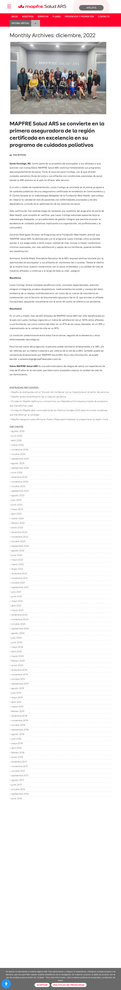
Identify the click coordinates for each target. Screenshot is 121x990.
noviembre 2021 (19, 578)
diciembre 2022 (19, 532)
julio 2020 (16, 637)
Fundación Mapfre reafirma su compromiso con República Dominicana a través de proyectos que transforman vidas (59, 403)
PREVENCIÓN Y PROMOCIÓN (79, 16)
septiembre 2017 (19, 775)
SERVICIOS (43, 16)
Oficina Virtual (20, 23)
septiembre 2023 (20, 490)
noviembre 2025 (19, 449)
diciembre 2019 (19, 669)
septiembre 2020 (20, 628)
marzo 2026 (17, 445)
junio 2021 (16, 596)
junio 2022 (16, 555)
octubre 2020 (18, 624)
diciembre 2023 (19, 477)
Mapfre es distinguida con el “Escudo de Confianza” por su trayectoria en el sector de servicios (60, 392)
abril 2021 (16, 605)
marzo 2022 (17, 564)
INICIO (14, 16)
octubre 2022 (18, 541)
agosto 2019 (17, 688)
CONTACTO (104, 16)
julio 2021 (16, 591)
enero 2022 (17, 568)
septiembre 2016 (19, 793)
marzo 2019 (17, 706)
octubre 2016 (18, 789)
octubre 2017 (18, 770)
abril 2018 (16, 748)
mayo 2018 (17, 743)
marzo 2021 (17, 610)
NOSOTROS (27, 16)
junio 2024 (16, 472)
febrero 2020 (18, 660)
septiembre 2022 (20, 546)
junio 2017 (16, 784)
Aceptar (42, 985)
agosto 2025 (17, 463)
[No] (117, 979)
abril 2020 (16, 651)
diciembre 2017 (19, 761)
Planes (56, 16)
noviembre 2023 (19, 481)
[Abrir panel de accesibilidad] (6, 984)
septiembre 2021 (19, 587)
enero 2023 (17, 527)
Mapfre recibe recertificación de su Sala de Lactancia (38, 396)
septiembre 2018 (20, 729)
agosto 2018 (17, 734)
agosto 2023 (17, 495)
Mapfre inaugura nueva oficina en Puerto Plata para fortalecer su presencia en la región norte (59, 419)
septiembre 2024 (20, 467)
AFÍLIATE (91, 7)
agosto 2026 (17, 431)
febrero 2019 (17, 711)
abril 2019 (16, 702)
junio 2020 (16, 642)
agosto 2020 (18, 633)
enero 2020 (17, 665)
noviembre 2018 (19, 720)
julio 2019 (16, 692)
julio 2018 (16, 738)
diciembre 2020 (19, 614)
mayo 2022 (17, 559)
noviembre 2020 (19, 619)
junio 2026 (16, 435)
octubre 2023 (18, 486)
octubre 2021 (18, 582)
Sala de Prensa (19, 155)
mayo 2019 (17, 697)
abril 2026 (16, 440)
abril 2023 (16, 513)
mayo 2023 (17, 509)
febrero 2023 (17, 523)
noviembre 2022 (19, 536)
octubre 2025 (18, 454)
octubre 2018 (18, 725)
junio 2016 (16, 798)
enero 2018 (17, 757)
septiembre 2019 (19, 683)
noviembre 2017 (19, 766)
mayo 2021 (17, 601)
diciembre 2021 (19, 573)
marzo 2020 (17, 656)
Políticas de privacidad (68, 985)
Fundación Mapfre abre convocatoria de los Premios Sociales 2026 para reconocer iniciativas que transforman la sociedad (58, 412)
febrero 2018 (17, 752)
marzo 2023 (17, 518)
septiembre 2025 (20, 458)
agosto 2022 (17, 550)
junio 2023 (16, 504)
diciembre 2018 (19, 715)
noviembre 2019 (19, 674)
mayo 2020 (17, 647)
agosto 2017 (17, 780)
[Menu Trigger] (9, 6)
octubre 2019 (18, 679)
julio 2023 (16, 500)
